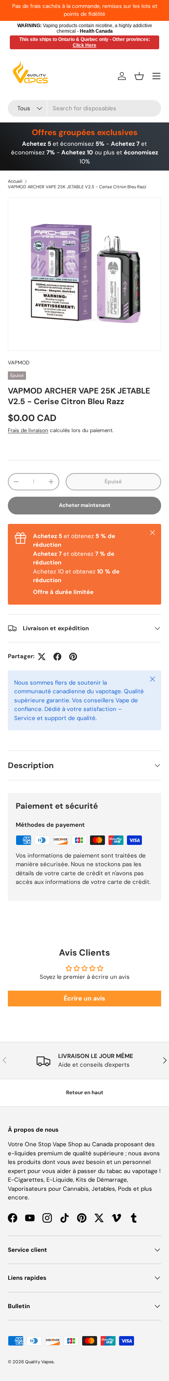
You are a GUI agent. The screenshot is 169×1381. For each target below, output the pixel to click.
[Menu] (156, 76)
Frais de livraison (28, 430)
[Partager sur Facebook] (57, 657)
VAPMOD (18, 362)
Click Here (84, 45)
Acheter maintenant (84, 505)
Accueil (15, 181)
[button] (139, 76)
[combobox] (84, 108)
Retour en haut (84, 1092)
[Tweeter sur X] (42, 657)
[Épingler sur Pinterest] (73, 657)
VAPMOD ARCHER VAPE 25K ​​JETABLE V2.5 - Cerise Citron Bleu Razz (77, 186)
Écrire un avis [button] (84, 998)
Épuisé (113, 481)
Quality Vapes (39, 1361)
